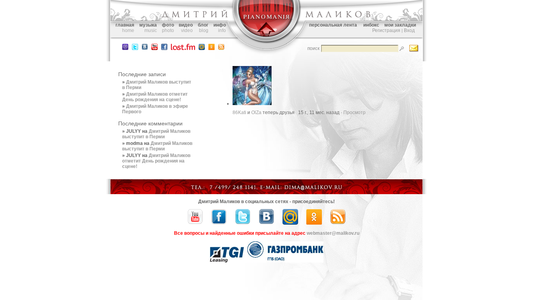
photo (168, 30)
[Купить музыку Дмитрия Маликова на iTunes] (125, 48)
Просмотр (354, 112)
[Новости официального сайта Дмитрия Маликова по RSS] (221, 48)
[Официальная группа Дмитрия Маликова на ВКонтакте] (145, 48)
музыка (148, 25)
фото (168, 25)
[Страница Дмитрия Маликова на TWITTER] (135, 48)
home (128, 30)
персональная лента (333, 25)
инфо (219, 25)
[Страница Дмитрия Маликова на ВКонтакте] (266, 223)
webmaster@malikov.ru (333, 233)
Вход (409, 30)
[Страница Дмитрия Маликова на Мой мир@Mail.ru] (202, 48)
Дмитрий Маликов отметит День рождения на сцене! (155, 96)
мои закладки (400, 25)
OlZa (256, 112)
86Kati (239, 112)
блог (203, 25)
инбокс (371, 25)
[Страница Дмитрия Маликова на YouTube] (195, 223)
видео (186, 25)
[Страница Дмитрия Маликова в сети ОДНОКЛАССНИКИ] (211, 48)
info (222, 30)
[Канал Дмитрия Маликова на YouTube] (154, 48)
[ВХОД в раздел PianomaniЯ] (266, 42)
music (150, 30)
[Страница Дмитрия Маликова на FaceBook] (164, 48)
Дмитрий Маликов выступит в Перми (156, 134)
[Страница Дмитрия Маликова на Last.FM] (183, 48)
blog (203, 30)
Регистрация (386, 30)
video (187, 30)
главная (124, 25)
